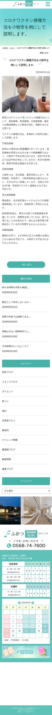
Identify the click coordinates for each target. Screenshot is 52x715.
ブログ (11, 48)
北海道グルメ (8, 420)
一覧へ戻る (26, 264)
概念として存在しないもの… (16, 304)
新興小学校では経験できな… (16, 319)
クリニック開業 (10, 440)
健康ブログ (7, 469)
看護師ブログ (8, 449)
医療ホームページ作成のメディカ (26, 711)
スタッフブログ (10, 382)
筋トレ (5, 401)
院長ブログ (7, 372)
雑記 (4, 411)
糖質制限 (6, 459)
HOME (5, 48)
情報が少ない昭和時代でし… (16, 334)
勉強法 (5, 430)
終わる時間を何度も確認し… (16, 290)
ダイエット (7, 391)
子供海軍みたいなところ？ (15, 348)
